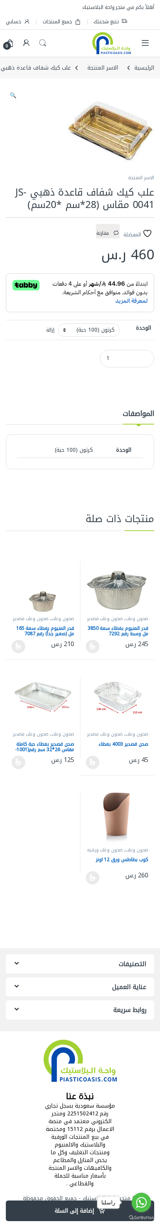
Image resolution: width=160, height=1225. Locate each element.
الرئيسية (144, 68)
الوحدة (143, 328)
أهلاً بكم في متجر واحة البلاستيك (118, 7)
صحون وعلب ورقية (105, 850)
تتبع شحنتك (106, 21)
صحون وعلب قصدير (105, 619)
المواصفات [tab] (138, 415)
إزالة (50, 330)
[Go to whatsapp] (141, 1202)
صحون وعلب (136, 619)
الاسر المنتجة (102, 68)
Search (42, 43)
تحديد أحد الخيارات (95, 646)
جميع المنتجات (57, 21)
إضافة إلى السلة (74, 1211)
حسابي (13, 21)
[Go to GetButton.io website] (141, 1217)
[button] (13, 95)
